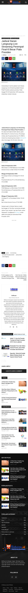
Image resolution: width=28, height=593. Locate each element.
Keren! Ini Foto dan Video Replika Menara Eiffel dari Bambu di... (8, 421)
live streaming (13, 252)
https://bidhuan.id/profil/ (14, 297)
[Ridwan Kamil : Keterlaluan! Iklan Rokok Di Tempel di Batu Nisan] (22, 445)
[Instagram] (14, 327)
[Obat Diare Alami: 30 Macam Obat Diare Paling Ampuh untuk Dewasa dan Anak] (22, 391)
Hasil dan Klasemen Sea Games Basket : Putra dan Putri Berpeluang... (8, 436)
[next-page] (5, 361)
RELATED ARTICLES (7, 334)
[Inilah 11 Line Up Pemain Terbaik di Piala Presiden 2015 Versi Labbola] (5, 341)
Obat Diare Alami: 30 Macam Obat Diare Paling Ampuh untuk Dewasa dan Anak (18, 470)
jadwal (7, 252)
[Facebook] (3, 58)
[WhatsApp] (13, 58)
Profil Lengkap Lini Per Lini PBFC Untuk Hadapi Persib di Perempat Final (8, 276)
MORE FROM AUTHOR (19, 334)
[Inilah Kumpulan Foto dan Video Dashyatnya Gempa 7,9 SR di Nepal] (22, 412)
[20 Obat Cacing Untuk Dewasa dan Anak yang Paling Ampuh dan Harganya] (22, 399)
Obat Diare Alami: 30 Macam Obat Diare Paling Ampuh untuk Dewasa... (9, 391)
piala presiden (19, 254)
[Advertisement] (14, 19)
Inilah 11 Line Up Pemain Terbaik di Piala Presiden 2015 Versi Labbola (17, 340)
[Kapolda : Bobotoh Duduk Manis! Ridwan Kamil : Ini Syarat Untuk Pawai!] (5, 354)
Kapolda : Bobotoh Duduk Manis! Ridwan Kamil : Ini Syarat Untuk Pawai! (17, 355)
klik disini (17, 212)
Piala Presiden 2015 (21, 35)
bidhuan (4, 55)
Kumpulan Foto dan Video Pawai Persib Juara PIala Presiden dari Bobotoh (17, 347)
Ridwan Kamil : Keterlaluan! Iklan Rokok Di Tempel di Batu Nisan (9, 445)
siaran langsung (5, 256)
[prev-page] (3, 361)
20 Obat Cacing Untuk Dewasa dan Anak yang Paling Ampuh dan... (9, 399)
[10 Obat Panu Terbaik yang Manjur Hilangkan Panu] (22, 383)
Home (3, 35)
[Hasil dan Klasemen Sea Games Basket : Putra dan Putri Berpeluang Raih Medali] (22, 436)
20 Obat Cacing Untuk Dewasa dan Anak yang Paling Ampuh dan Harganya (17, 478)
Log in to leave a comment (14, 371)
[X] (6, 58)
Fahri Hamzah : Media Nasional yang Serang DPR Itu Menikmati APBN (20, 277)
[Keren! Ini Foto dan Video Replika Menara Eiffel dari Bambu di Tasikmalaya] (22, 421)
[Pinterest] (10, 58)
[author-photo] (14, 293)
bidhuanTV (23, 138)
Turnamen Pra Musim (10, 35)
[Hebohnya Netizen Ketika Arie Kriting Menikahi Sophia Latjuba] (22, 429)
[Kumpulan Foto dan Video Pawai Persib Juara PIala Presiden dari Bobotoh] (5, 347)
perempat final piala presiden (8, 254)
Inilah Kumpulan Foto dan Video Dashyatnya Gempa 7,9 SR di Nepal (9, 412)
